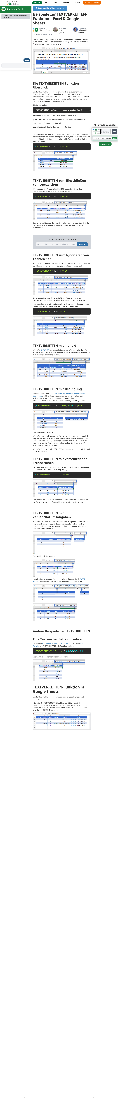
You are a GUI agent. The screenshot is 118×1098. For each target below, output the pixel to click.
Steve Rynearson (62, 31)
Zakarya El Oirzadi (82, 31)
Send (27, 60)
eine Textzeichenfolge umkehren (55, 644)
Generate (83, 244)
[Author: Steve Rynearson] (55, 29)
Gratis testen (105, 144)
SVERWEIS (45, 350)
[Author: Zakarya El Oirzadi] (75, 29)
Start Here (37, 3)
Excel (55, 3)
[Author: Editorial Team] (35, 29)
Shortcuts (66, 3)
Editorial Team (44, 30)
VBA (46, 3)
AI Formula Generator (92, 3)
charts (77, 3)
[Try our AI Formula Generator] (105, 134)
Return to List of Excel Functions (51, 8)
